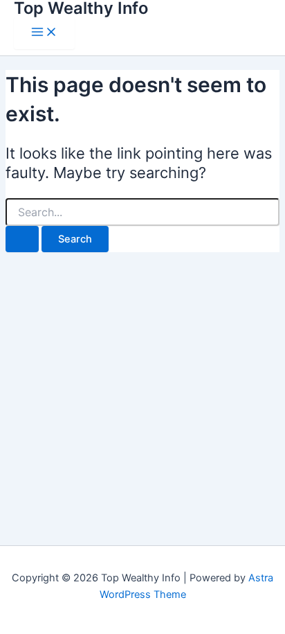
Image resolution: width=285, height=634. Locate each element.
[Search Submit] (22, 239)
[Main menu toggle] (44, 33)
